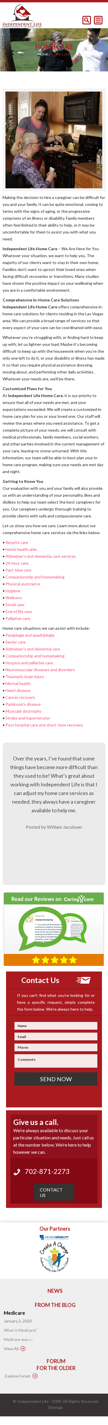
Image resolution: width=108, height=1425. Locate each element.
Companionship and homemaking (35, 576)
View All (11, 1348)
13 (86, 200)
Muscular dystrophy (23, 711)
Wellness (13, 597)
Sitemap (55, 1407)
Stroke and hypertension (27, 718)
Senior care (15, 642)
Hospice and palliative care (29, 662)
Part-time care (18, 570)
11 (75, 200)
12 (81, 200)
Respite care (16, 542)
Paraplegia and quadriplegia (29, 635)
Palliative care (17, 618)
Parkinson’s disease (23, 704)
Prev (11, 140)
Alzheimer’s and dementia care (32, 648)
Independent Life (33, 1401)
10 (70, 200)
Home (43, 54)
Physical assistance (22, 583)
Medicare (14, 1313)
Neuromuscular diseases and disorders (40, 669)
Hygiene (12, 590)
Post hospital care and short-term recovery (44, 724)
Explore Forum (18, 1375)
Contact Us (51, 1192)
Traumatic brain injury (24, 676)
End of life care (18, 611)
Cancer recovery (20, 697)
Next (97, 140)
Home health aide (21, 549)
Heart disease (18, 690)
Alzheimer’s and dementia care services (40, 556)
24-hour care (17, 563)
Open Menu (98, 20)
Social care (14, 604)
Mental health (18, 683)
